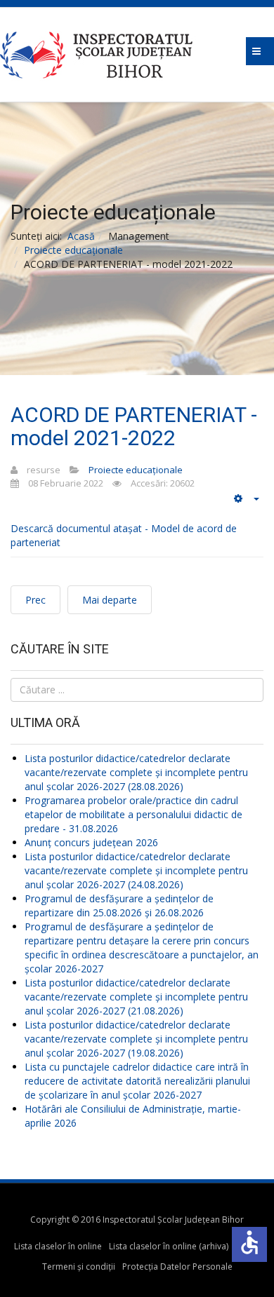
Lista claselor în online (58, 1246)
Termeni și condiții (78, 1266)
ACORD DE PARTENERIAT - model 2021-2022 (134, 426)
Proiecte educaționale (73, 250)
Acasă (81, 236)
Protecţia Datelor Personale (177, 1266)
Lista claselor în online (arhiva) (168, 1246)
